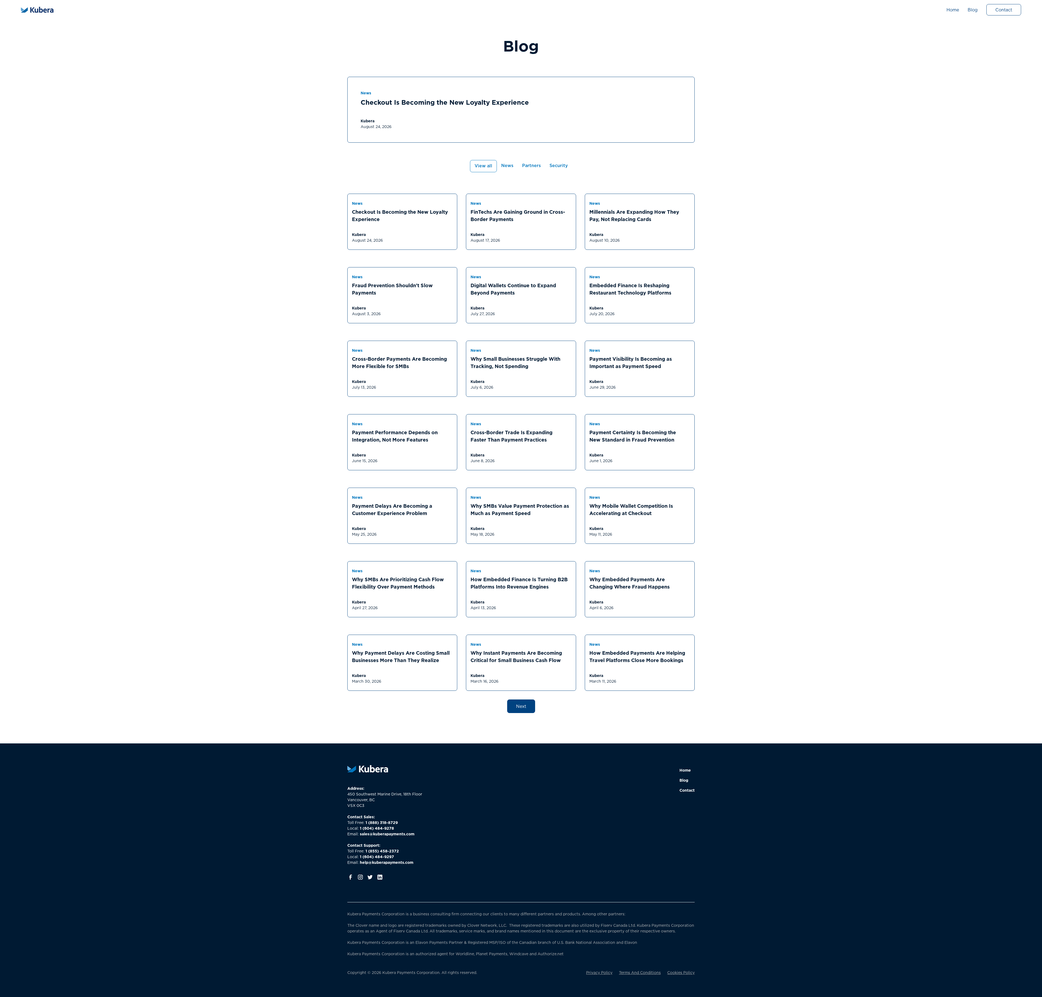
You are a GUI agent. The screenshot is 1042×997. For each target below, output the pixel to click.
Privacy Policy (599, 972)
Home (952, 9)
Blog (973, 9)
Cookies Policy (681, 972)
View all (483, 165)
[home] (37, 9)
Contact (1003, 9)
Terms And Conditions (640, 972)
